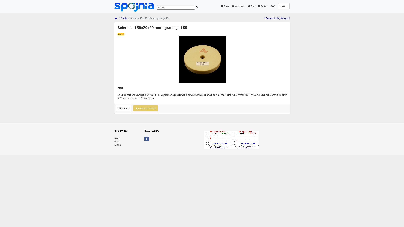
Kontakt (263, 6)
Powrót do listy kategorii (277, 18)
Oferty (124, 18)
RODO (273, 6)
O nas (252, 6)
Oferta (226, 6)
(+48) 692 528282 (147, 108)
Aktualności (239, 6)
